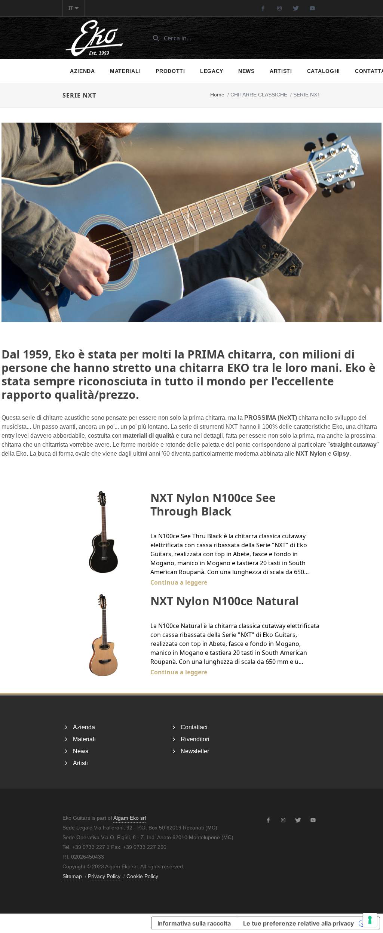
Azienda (82, 71)
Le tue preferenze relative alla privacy (298, 923)
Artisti (281, 71)
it (70, 8)
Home (217, 95)
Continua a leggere (178, 582)
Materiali (125, 71)
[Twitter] (296, 8)
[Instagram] (279, 8)
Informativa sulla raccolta (194, 923)
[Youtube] (312, 8)
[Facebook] (263, 8)
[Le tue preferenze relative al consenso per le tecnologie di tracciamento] (370, 920)
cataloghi (323, 71)
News (246, 71)
